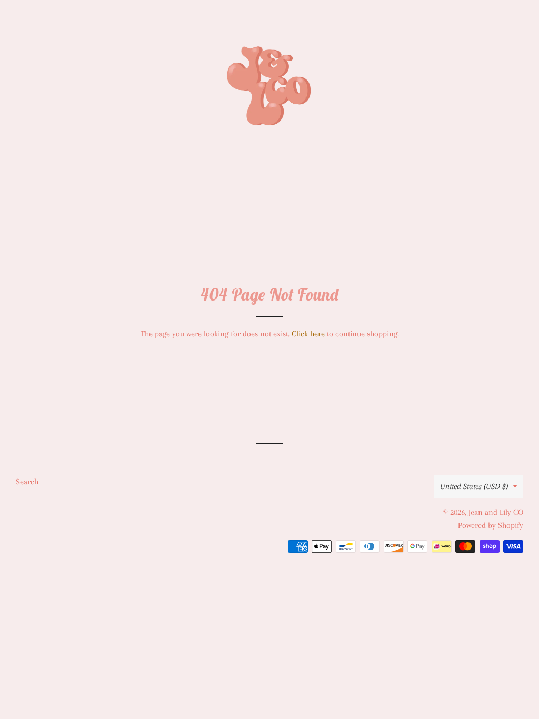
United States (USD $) (474, 486)
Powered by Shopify (490, 525)
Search (27, 481)
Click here (308, 333)
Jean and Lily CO (495, 512)
